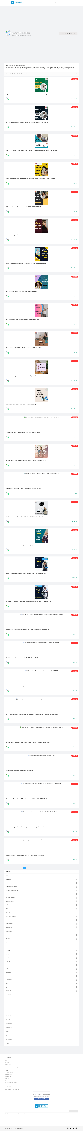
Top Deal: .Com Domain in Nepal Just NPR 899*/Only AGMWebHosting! (23, 432)
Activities (41, 950)
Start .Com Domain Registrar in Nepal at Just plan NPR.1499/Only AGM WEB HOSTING (27, 122)
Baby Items (41, 879)
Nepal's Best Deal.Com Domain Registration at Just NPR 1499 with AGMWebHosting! (26, 94)
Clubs (41, 968)
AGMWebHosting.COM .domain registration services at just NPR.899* (23, 686)
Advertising (8, 1064)
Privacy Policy (8, 1074)
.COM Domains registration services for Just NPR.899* (19, 770)
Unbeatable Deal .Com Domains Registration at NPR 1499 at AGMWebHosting (25, 206)
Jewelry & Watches (41, 897)
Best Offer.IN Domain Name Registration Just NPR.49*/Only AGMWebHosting (25, 657)
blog (6, 1080)
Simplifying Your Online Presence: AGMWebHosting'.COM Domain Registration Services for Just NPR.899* (32, 714)
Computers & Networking (41, 890)
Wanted (41, 935)
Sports (41, 987)
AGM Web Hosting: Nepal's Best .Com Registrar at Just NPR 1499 (21, 291)
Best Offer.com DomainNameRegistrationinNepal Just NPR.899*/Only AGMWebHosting (27, 629)
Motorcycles (41, 927)
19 (58, 868)
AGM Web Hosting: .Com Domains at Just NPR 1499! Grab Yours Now (22, 319)
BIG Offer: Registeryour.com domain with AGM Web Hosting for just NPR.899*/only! (26, 573)
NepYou (9, 1086)
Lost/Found (41, 990)
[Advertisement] (41, 51)
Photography (41, 979)
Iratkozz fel (73, 1111)
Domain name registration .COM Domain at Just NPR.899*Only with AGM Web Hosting (27, 798)
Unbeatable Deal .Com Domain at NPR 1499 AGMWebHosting (21, 404)
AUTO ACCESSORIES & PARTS (41, 920)
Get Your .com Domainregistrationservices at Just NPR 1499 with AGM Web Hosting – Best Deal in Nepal (31, 150)
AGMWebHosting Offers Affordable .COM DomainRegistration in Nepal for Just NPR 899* (28, 742)
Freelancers (41, 976)
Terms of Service (9, 1066)
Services (41, 983)
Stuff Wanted (41, 905)
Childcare (41, 961)
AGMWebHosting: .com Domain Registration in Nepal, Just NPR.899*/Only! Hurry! (26, 460)
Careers (7, 1062)
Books (41, 883)
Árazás (7, 1078)
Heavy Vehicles (41, 923)
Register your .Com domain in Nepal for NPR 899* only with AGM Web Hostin (25, 855)
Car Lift (41, 957)
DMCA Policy (8, 1076)
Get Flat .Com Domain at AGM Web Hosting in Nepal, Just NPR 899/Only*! (23, 488)
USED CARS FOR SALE (41, 916)
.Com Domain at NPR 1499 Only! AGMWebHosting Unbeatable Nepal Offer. (24, 347)
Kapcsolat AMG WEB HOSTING (68, 33)
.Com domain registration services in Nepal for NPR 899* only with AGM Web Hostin (27, 827)
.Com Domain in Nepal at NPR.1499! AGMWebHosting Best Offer (21, 376)
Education (41, 972)
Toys (41, 908)
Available (41, 938)
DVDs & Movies (41, 894)
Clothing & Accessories (41, 886)
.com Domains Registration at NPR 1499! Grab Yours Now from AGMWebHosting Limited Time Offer (30, 178)
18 (55, 868)
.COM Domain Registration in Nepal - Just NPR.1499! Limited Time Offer (23, 235)
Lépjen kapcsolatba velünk (12, 1068)
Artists (41, 954)
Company (7, 1060)
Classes (41, 965)
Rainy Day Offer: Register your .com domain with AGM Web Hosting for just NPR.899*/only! (28, 601)
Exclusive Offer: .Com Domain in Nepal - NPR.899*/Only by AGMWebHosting (24, 545)
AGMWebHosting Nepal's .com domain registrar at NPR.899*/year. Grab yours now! (26, 516)
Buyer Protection (9, 1072)
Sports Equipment (41, 901)
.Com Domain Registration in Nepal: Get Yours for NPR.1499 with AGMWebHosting (26, 263)
